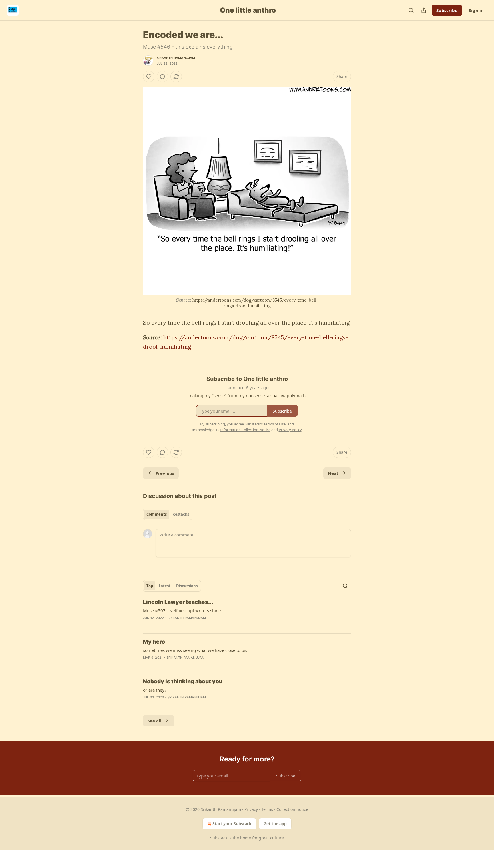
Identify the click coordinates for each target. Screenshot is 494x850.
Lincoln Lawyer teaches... (178, 602)
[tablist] (167, 514)
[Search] (411, 10)
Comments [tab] (156, 514)
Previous (165, 473)
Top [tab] (149, 585)
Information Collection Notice (245, 429)
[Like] (148, 76)
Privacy (251, 809)
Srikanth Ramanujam (176, 58)
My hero (154, 641)
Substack (218, 838)
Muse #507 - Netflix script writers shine (182, 610)
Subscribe (446, 10)
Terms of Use (275, 424)
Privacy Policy (290, 429)
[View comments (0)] (162, 76)
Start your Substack (232, 823)
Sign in (476, 10)
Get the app (275, 823)
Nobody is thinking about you (182, 681)
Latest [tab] (164, 585)
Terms (267, 809)
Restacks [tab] (180, 514)
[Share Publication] (423, 10)
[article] (247, 613)
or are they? (154, 690)
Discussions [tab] (187, 585)
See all (155, 721)
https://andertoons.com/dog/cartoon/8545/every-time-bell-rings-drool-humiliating (255, 302)
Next (333, 473)
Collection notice (292, 809)
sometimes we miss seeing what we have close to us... (196, 650)
